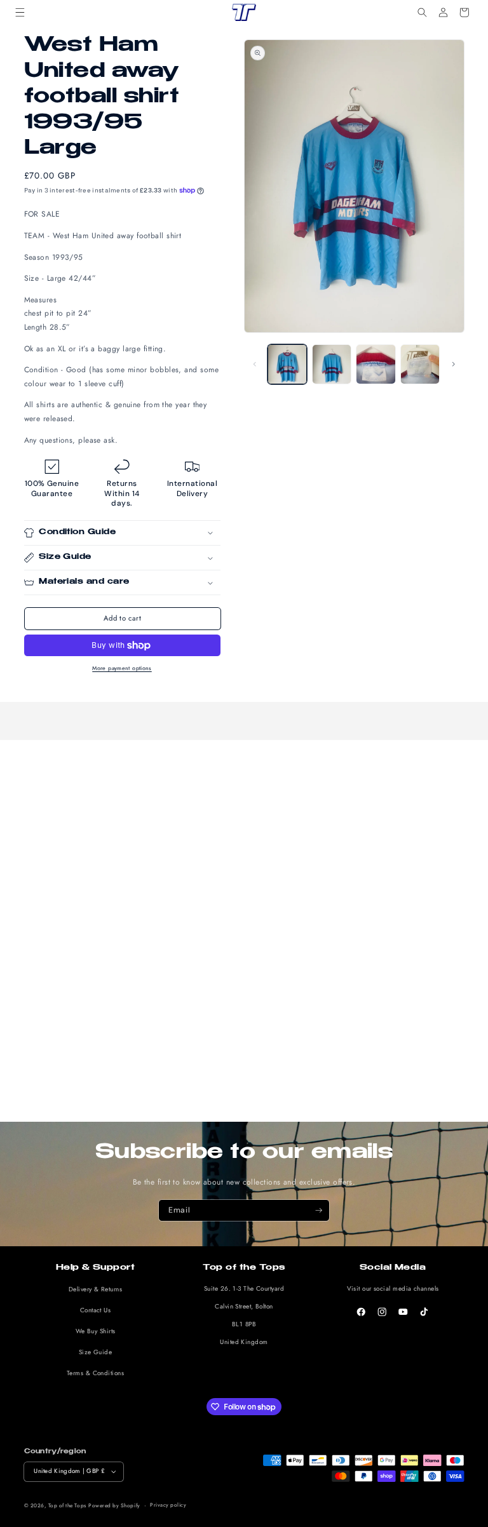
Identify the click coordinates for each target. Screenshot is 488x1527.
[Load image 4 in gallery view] (420, 364)
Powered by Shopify (114, 1505)
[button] (20, 12)
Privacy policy (168, 1505)
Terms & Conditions (95, 1373)
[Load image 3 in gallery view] (375, 364)
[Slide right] (454, 364)
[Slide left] (254, 364)
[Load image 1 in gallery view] (287, 364)
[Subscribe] (318, 1210)
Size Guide (95, 1352)
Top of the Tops (67, 1505)
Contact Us (95, 1310)
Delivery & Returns (95, 1289)
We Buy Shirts (96, 1331)
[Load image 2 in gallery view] (331, 364)
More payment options (122, 668)
